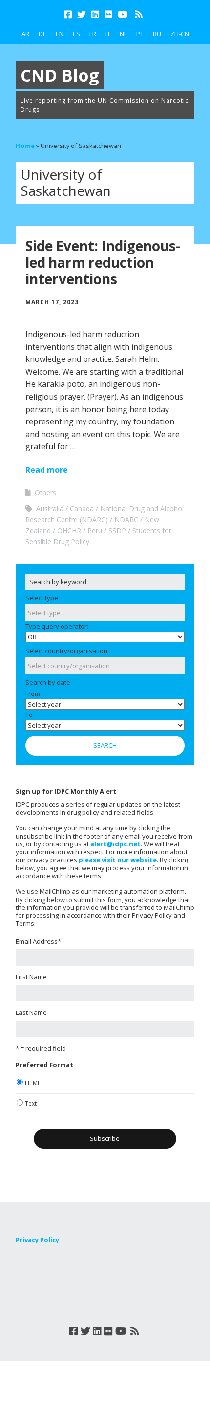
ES (76, 33)
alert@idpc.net (115, 844)
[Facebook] (69, 14)
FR (92, 33)
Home (25, 145)
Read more (46, 469)
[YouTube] (122, 14)
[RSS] (138, 14)
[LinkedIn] (95, 14)
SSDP (117, 530)
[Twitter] (81, 14)
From (32, 693)
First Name (31, 976)
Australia (49, 508)
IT (107, 33)
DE (42, 33)
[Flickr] (108, 14)
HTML (33, 1083)
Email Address (38, 941)
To (29, 714)
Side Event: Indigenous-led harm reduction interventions (102, 262)
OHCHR (69, 530)
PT (140, 33)
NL (123, 33)
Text (31, 1103)
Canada (82, 508)
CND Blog (60, 75)
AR (25, 33)
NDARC (126, 519)
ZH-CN (179, 33)
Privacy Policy (37, 1239)
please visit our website (118, 859)
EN (59, 33)
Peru (94, 530)
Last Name (31, 1012)
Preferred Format (44, 1064)
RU (157, 33)
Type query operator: (56, 626)
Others (45, 492)
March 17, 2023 (52, 302)
